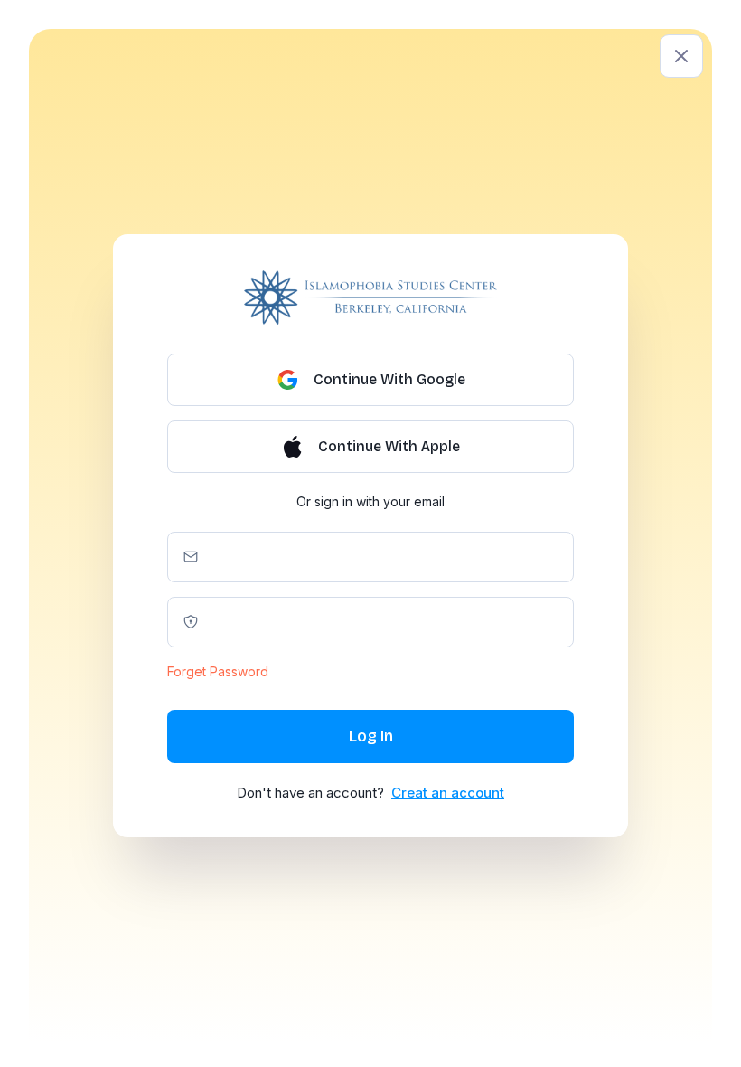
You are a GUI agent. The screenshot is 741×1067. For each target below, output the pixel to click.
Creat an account (447, 793)
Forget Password (217, 671)
